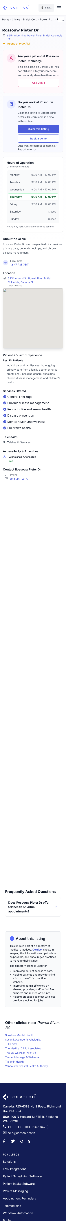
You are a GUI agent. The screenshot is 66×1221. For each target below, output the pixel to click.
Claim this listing (38, 128)
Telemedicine (12, 1206)
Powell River (47, 19)
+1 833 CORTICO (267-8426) (28, 1127)
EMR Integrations (14, 1169)
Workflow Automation (18, 1213)
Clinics (16, 19)
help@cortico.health (21, 1133)
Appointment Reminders (19, 1198)
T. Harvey (11, 1043)
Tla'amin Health (14, 1061)
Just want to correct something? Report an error (37, 147)
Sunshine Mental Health (19, 1035)
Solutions (9, 1161)
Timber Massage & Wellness (22, 1057)
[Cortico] (16, 7)
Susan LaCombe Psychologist (23, 1039)
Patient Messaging (15, 1191)
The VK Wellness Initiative (20, 1052)
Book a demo (38, 138)
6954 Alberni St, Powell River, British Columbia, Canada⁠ (29, 280)
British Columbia (30, 19)
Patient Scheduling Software (22, 1176)
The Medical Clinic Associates (23, 1048)
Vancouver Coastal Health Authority (26, 1066)
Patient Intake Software (19, 1183)
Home (5, 19)
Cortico (37, 949)
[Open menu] (59, 8)
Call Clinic (38, 82)
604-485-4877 (19, 479)
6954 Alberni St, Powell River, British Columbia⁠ (34, 35)
